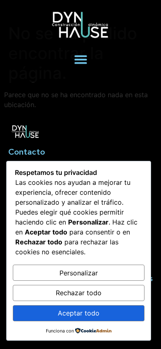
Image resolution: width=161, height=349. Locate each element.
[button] (80, 59)
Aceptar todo (78, 313)
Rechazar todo (79, 293)
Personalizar (78, 273)
